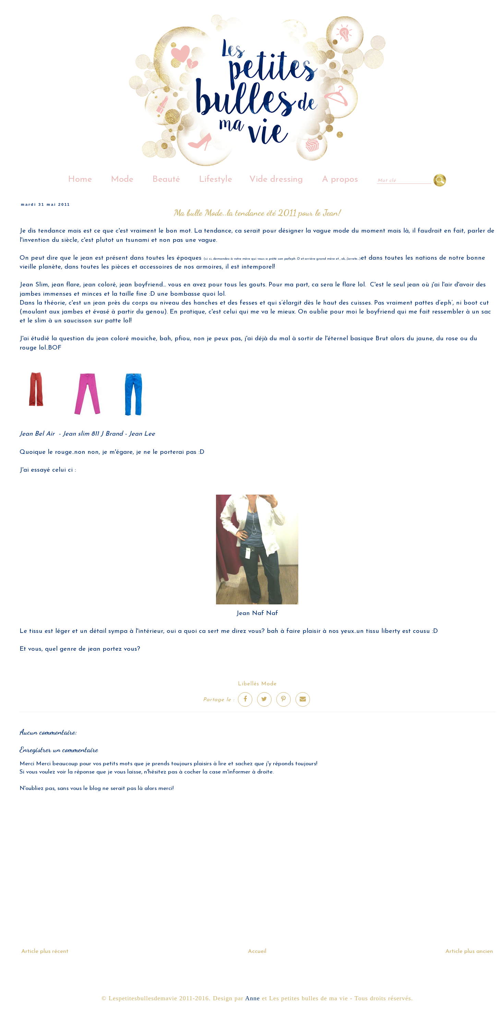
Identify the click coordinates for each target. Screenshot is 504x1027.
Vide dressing (276, 179)
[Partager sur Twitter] (264, 699)
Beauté (166, 179)
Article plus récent (45, 951)
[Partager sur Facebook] (245, 699)
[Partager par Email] (303, 699)
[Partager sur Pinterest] (283, 699)
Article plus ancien (469, 951)
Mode (122, 179)
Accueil (257, 951)
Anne (252, 998)
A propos (340, 179)
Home (80, 179)
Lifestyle (215, 179)
